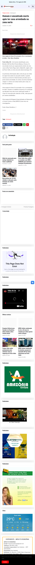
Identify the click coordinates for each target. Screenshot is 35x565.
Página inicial (5, 13)
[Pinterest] (27, 124)
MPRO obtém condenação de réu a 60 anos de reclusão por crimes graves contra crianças (25, 331)
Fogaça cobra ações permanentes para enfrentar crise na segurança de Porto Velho (9, 351)
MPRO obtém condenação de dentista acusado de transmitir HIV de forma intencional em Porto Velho (25, 352)
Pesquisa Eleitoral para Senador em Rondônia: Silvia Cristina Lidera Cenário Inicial (8, 331)
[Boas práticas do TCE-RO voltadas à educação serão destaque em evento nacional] (9, 172)
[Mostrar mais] (7, 127)
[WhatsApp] (24, 124)
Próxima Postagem (28, 207)
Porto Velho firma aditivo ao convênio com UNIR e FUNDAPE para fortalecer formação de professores (25, 160)
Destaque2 (13, 13)
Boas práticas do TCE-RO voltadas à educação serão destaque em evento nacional (9, 181)
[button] (2, 6)
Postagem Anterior (6, 207)
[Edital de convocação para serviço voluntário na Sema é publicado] (9, 152)
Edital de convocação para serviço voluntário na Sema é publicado (9, 159)
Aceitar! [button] (5, 562)
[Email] (3, 127)
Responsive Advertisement (17, 34)
